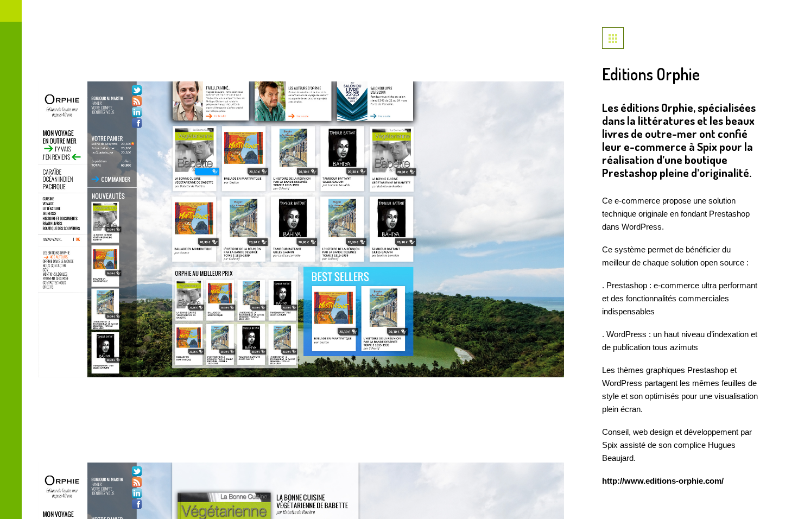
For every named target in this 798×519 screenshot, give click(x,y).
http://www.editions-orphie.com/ (663, 480)
